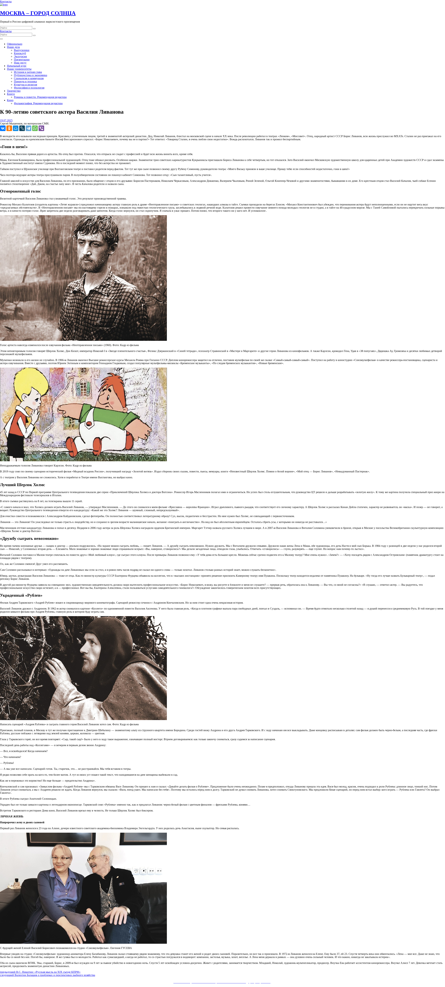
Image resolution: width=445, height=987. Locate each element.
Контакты (6, 1)
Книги (11, 93)
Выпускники (21, 50)
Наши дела (13, 47)
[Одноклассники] (9, 128)
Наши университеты (19, 68)
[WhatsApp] (35, 128)
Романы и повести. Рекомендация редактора (40, 97)
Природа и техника (25, 81)
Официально (14, 43)
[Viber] (41, 128)
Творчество (14, 90)
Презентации (22, 59)
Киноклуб (20, 53)
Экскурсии (20, 56)
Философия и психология (29, 87)
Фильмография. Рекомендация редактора (38, 103)
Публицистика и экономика (30, 75)
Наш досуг (20, 62)
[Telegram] (28, 128)
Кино (10, 100)
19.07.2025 (6, 120)
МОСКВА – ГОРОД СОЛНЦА (38, 13)
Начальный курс (16, 65)
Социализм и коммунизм (29, 78)
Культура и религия (25, 84)
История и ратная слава (28, 72)
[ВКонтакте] (3, 128)
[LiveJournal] (22, 128)
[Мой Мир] (15, 128)
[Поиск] (34, 28)
